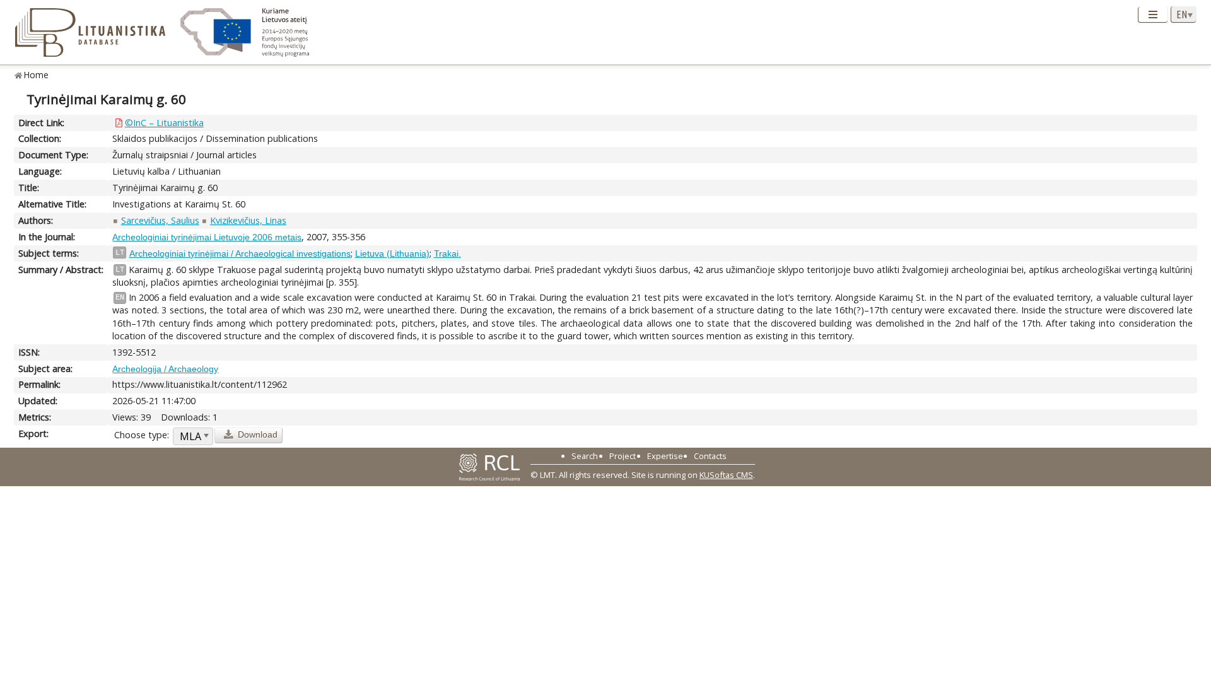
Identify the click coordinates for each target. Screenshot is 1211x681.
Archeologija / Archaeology (165, 369)
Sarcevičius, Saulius (160, 220)
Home (36, 75)
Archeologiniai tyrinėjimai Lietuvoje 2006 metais (206, 237)
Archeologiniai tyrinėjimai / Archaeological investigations (240, 253)
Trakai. (447, 253)
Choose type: (141, 435)
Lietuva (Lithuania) (392, 253)
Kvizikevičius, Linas (248, 220)
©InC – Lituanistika (164, 123)
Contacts (710, 456)
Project (622, 456)
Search (584, 456)
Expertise (665, 456)
